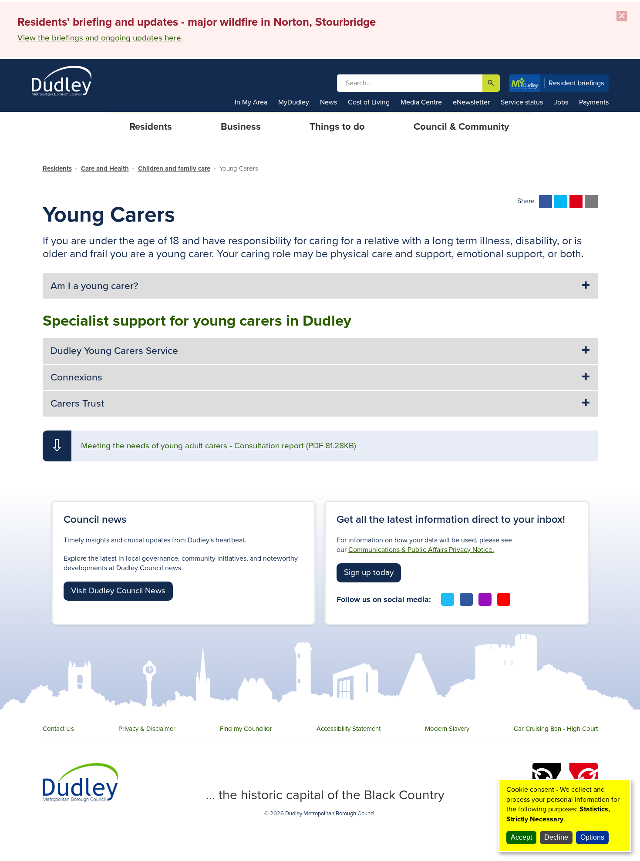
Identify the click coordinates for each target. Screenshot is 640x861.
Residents (57, 168)
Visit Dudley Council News (118, 590)
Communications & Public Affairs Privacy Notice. (421, 549)
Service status (522, 102)
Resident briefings (576, 83)
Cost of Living (369, 102)
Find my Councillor (246, 729)
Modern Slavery (447, 729)
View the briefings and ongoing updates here (99, 38)
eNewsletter (471, 102)
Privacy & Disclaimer (146, 729)
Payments (594, 102)
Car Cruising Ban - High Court (556, 729)
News (328, 102)
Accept (521, 837)
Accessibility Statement (349, 729)
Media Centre (421, 102)
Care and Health (105, 168)
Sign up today (369, 572)
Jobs (561, 102)
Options (592, 837)
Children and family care (174, 168)
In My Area (251, 102)
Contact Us (58, 729)
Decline (556, 837)
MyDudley (293, 102)
